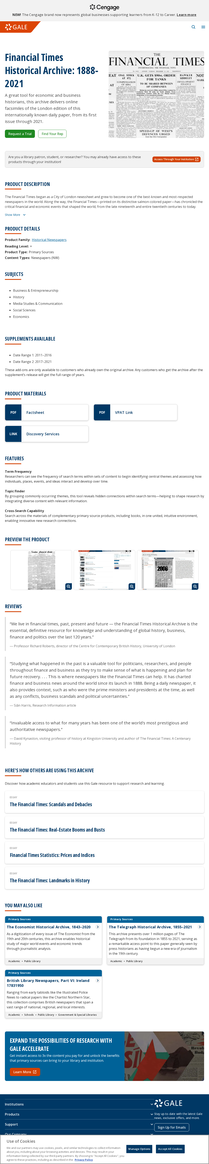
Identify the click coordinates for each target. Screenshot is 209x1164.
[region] (104, 1149)
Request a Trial (20, 134)
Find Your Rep (52, 134)
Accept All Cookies (170, 1149)
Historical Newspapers (49, 240)
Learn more (186, 14)
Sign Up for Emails (172, 1127)
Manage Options (139, 1149)
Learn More (22, 1072)
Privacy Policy (84, 1160)
